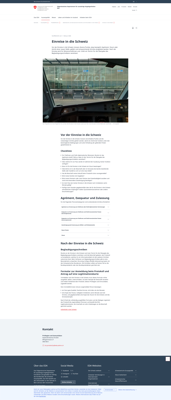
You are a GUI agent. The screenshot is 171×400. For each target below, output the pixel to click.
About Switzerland (120, 375)
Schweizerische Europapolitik (124, 371)
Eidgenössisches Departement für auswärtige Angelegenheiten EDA (76, 7)
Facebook (66, 371)
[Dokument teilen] (136, 28)
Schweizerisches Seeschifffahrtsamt (121, 380)
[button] (36, 17)
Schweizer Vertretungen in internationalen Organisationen (96, 377)
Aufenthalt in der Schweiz (69, 309)
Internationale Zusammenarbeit (93, 384)
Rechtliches (42, 396)
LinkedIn (65, 377)
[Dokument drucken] (133, 28)
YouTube (75, 374)
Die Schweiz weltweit (94, 371)
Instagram (66, 374)
